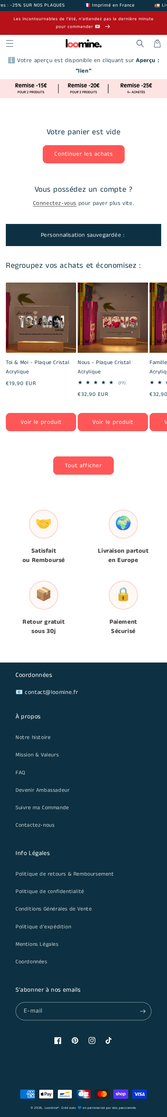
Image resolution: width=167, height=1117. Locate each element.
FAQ (20, 773)
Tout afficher (83, 465)
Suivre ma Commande (42, 808)
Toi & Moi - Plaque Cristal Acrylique (38, 367)
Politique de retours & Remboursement (65, 874)
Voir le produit (41, 422)
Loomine (51, 1108)
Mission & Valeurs (37, 755)
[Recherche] (140, 43)
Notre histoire (33, 737)
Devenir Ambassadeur (43, 790)
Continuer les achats (83, 154)
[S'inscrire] (142, 1011)
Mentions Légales (37, 944)
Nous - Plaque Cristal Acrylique (104, 367)
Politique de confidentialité (50, 891)
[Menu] (9, 43)
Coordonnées (31, 962)
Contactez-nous (35, 825)
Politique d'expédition (43, 927)
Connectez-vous (55, 203)
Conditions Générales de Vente (54, 909)
